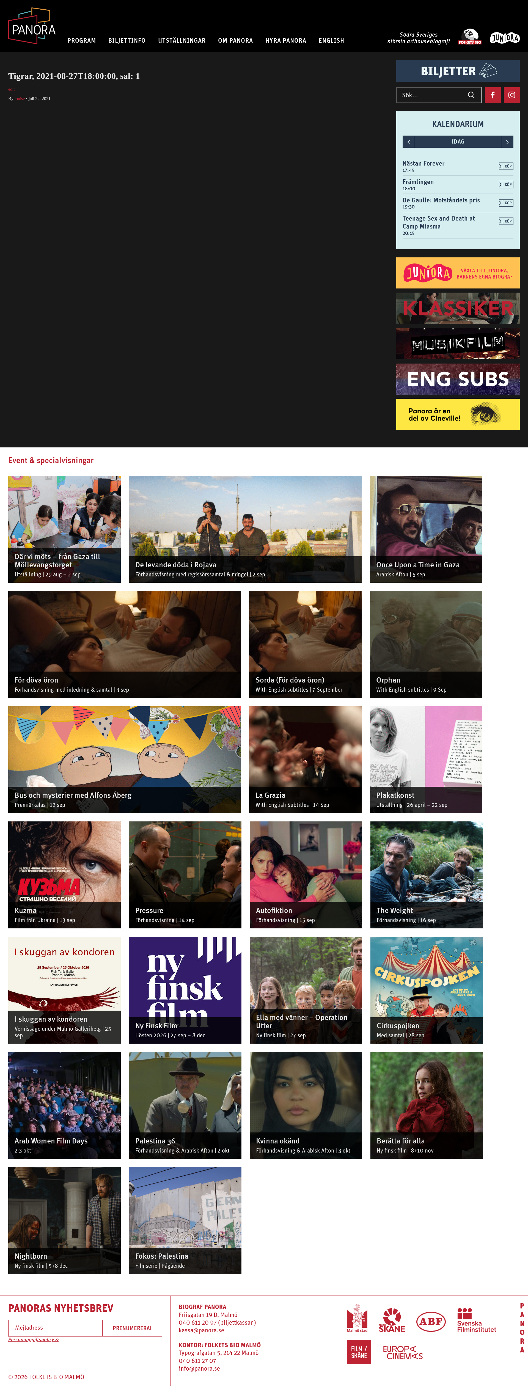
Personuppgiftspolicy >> (33, 1339)
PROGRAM (81, 40)
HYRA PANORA (286, 40)
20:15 (408, 233)
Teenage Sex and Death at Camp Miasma (439, 222)
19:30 (409, 207)
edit (11, 89)
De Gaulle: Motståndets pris (441, 200)
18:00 (409, 188)
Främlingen (418, 181)
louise (19, 98)
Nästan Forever (424, 163)
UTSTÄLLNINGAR (182, 40)
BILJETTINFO (127, 40)
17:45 (408, 170)
